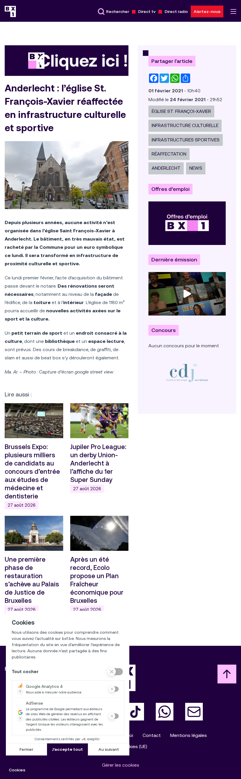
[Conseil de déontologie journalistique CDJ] (187, 373)
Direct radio (176, 11)
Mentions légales (188, 735)
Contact (152, 735)
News (195, 168)
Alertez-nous (207, 11)
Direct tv (146, 11)
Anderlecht (166, 168)
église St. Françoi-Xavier (181, 111)
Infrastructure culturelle (185, 125)
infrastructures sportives (186, 139)
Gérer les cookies (120, 765)
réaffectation (169, 154)
